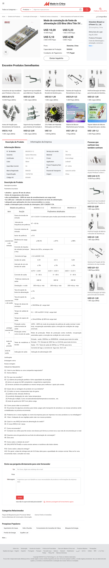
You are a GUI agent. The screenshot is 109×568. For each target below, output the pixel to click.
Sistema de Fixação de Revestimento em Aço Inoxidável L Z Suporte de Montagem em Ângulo (96, 263)
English (17, 551)
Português (31, 551)
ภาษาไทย (101, 551)
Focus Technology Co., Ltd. (51, 557)
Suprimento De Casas (11, 528)
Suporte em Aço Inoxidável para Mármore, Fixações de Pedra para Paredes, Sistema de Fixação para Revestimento (97, 202)
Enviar (20, 498)
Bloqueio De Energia (71, 528)
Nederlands (70, 551)
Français (38, 551)
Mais (90, 46)
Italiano (56, 551)
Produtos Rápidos (82, 548)
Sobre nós (16, 548)
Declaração (24, 548)
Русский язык (47, 551)
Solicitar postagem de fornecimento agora (58, 502)
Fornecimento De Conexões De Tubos (48, 528)
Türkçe (44, 553)
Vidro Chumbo (27, 528)
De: (13, 469)
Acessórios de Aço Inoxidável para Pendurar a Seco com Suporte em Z (97, 171)
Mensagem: (11, 479)
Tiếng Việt (51, 553)
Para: (13, 474)
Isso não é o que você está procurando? (29, 502)
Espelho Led (24, 533)
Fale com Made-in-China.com (66, 548)
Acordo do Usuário (35, 548)
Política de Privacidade (49, 548)
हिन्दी (95, 551)
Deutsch (62, 551)
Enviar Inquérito (56, 58)
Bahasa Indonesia (61, 553)
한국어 (84, 551)
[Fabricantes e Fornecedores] (54, 4)
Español (23, 551)
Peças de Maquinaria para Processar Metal (16, 515)
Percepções (93, 548)
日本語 (90, 551)
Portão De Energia (10, 533)
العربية (78, 551)
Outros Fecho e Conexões (43, 515)
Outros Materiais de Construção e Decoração (17, 517)
